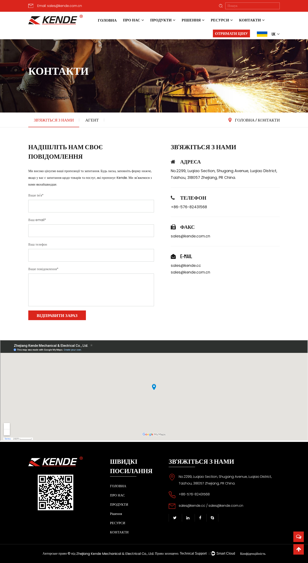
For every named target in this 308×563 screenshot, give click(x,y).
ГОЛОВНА (107, 20)
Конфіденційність (252, 553)
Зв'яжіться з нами (54, 119)
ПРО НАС (131, 20)
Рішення (191, 20)
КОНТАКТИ (250, 20)
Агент (92, 119)
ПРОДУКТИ (161, 20)
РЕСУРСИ (220, 20)
